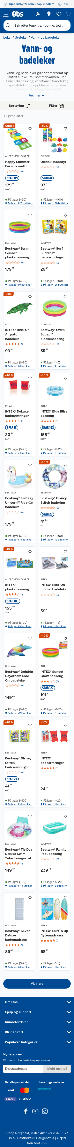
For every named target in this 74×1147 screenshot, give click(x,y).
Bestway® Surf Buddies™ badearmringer (52, 253)
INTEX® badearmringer (52, 760)
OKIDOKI (45, 156)
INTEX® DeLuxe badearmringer (17, 413)
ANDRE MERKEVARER (17, 156)
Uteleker (21, 37)
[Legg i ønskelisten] (30, 128)
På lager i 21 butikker (20, 713)
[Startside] (22, 14)
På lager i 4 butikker (55, 366)
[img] (19, 171)
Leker (7, 37)
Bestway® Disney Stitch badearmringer (18, 762)
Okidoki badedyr (53, 162)
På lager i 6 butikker (19, 366)
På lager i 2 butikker (55, 713)
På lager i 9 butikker (19, 284)
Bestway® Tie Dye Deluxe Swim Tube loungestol (18, 854)
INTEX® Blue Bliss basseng (54, 413)
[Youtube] (35, 1111)
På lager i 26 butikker (55, 284)
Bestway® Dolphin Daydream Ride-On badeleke (19, 676)
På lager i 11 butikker (20, 885)
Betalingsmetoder (17, 1082)
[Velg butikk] (49, 14)
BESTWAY (10, 242)
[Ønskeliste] (59, 14)
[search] (8, 25)
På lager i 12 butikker (55, 539)
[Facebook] (26, 1111)
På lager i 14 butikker (20, 539)
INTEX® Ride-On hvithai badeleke (53, 587)
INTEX (8, 324)
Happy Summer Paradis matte (17, 164)
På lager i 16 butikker (20, 804)
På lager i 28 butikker (20, 203)
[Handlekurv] (68, 14)
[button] (37, 984)
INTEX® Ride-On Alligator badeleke (17, 334)
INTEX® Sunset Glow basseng (52, 674)
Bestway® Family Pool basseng (53, 852)
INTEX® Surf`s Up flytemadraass (54, 933)
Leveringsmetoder (51, 1082)
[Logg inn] (38, 14)
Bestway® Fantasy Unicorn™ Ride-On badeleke (19, 502)
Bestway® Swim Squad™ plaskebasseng (17, 253)
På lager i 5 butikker (55, 885)
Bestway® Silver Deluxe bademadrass (17, 935)
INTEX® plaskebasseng (17, 587)
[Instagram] (45, 1111)
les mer (34, 95)
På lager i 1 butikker (54, 626)
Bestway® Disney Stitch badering (53, 500)
